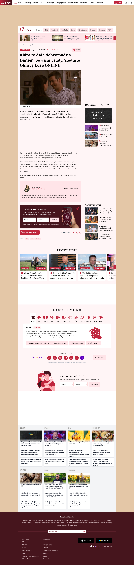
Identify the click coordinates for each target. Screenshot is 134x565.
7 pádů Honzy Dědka (28, 522)
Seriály (42, 3)
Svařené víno (46, 522)
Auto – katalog (107, 520)
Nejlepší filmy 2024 (37, 520)
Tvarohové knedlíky (106, 522)
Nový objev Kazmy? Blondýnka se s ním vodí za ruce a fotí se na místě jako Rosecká (55, 504)
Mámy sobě (99, 3)
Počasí (77, 520)
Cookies (24, 553)
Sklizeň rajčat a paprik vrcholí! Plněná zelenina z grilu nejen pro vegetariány (78, 504)
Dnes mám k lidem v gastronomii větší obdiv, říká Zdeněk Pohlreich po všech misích (54, 452)
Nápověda (45, 553)
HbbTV (24, 547)
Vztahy (35, 3)
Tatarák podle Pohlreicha (58, 522)
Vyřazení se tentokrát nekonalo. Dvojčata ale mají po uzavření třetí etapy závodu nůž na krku (105, 228)
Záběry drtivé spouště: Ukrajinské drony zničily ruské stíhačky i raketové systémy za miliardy (30, 452)
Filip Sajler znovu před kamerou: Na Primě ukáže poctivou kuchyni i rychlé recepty (105, 219)
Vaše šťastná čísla (65, 353)
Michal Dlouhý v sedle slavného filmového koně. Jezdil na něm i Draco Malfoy (33, 275)
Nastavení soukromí (48, 559)
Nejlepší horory (48, 520)
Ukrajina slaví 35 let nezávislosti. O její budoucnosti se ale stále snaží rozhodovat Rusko (31, 443)
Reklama (24, 545)
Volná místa (25, 542)
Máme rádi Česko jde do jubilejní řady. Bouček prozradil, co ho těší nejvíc (54, 461)
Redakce (45, 556)
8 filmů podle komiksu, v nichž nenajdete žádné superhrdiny (29, 494)
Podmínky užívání (27, 550)
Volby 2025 (38, 522)
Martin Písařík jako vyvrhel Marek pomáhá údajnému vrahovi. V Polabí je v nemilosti (91, 277)
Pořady (91, 3)
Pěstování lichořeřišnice (80, 522)
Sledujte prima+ (61, 3)
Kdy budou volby (85, 520)
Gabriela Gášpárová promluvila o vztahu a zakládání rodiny (105, 144)
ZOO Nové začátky (96, 520)
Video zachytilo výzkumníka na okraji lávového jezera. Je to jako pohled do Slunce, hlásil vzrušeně (78, 461)
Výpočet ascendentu (93, 522)
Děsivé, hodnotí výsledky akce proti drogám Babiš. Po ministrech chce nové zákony (31, 461)
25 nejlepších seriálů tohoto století (31, 484)
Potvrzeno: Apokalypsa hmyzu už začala (78, 442)
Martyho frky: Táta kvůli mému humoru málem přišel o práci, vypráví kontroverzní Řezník (53, 486)
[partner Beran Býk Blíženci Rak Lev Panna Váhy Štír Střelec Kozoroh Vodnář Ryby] (81, 384)
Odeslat (54, 220)
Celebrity (28, 3)
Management (46, 539)
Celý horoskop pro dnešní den (38, 343)
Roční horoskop (93, 343)
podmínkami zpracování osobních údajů (49, 224)
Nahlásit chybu (26, 559)
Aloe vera (69, 522)
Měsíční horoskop (77, 343)
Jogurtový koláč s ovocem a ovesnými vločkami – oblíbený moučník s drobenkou (101, 452)
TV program (57, 520)
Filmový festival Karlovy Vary (77, 3)
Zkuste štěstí (99, 357)
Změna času (65, 520)
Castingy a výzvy (47, 545)
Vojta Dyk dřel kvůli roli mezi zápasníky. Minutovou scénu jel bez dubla (106, 211)
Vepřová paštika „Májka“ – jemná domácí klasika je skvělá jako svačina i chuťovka (102, 443)
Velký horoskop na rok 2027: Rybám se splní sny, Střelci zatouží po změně (71, 38)
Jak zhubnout (27, 520)
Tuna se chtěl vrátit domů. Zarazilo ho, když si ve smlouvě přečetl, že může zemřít (62, 277)
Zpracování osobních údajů (50, 550)
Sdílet (77, 50)
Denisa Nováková (52, 50)
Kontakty (45, 547)
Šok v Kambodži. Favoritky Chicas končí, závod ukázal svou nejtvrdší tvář (105, 237)
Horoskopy (50, 3)
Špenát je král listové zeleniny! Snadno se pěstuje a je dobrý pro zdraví (78, 495)
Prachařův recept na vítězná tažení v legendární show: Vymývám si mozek (55, 443)
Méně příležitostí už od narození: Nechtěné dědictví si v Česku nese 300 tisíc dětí (39, 39)
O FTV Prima (25, 539)
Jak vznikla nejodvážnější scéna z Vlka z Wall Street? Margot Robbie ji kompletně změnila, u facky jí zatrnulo (31, 505)
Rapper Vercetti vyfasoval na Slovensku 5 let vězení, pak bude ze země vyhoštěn (55, 495)
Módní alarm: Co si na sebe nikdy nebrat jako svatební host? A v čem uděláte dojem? (104, 39)
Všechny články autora (71, 188)
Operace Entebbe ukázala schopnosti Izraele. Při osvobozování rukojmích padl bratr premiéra (79, 453)
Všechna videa (106, 105)
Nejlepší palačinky (62, 525)
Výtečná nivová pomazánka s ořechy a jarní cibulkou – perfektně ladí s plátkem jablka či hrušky (102, 462)
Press (44, 542)
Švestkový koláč (72, 525)
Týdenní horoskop (59, 343)
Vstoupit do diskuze (31, 232)
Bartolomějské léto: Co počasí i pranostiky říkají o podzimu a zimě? (79, 485)
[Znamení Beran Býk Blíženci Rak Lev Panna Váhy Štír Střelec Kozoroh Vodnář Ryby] (43, 220)
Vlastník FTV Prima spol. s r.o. (30, 556)
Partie (72, 520)
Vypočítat (94, 384)
